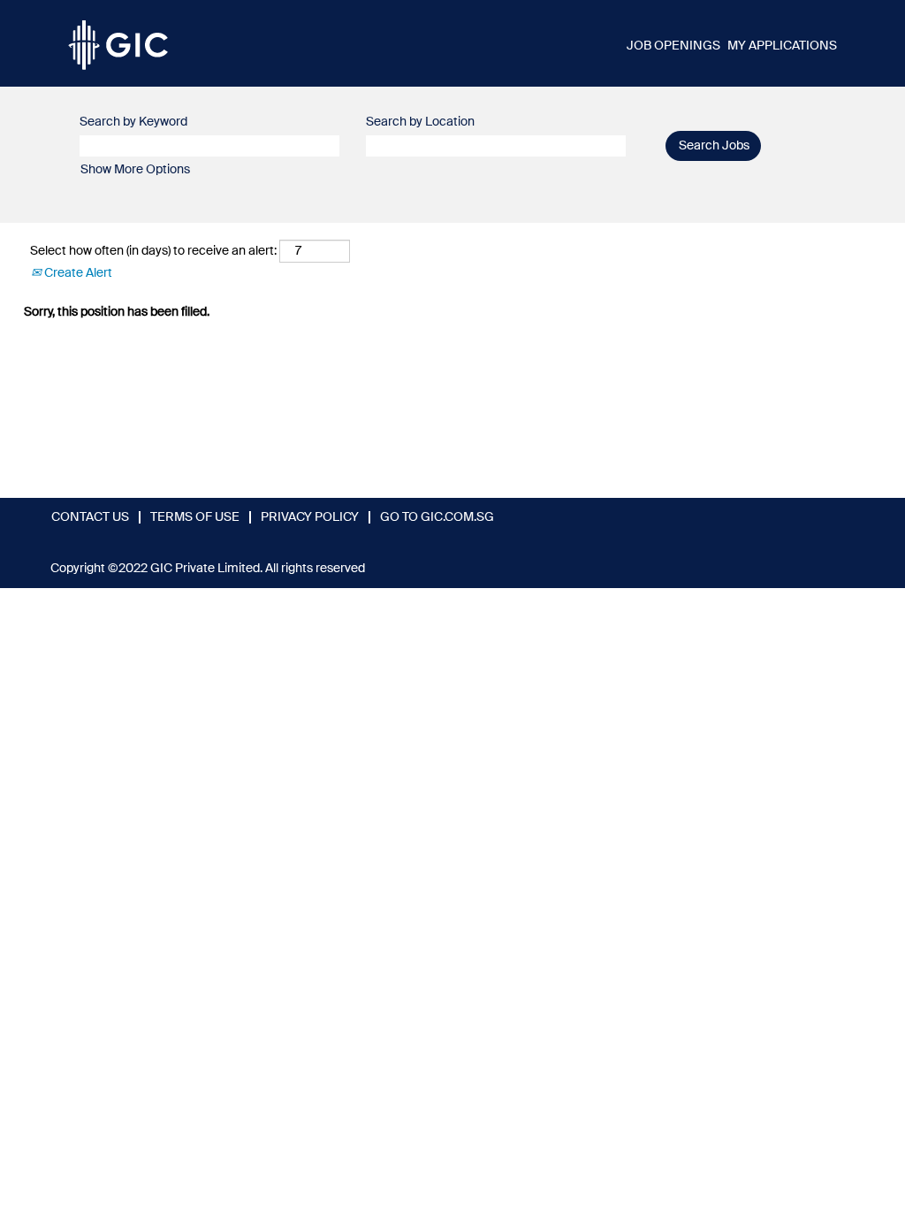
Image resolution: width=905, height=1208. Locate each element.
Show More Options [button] (135, 170)
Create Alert (77, 273)
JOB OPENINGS (673, 46)
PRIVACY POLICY (310, 517)
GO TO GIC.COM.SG (437, 517)
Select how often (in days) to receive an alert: (153, 251)
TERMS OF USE (195, 517)
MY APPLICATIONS (782, 46)
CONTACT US (90, 517)
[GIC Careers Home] (118, 43)
